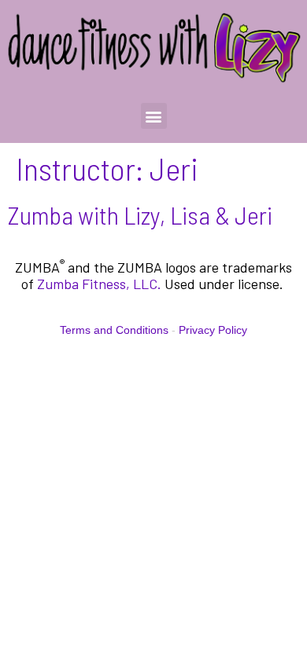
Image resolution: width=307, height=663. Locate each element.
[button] (154, 116)
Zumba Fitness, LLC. (99, 283)
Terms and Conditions (114, 330)
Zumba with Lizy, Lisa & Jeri (140, 214)
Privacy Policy (213, 330)
